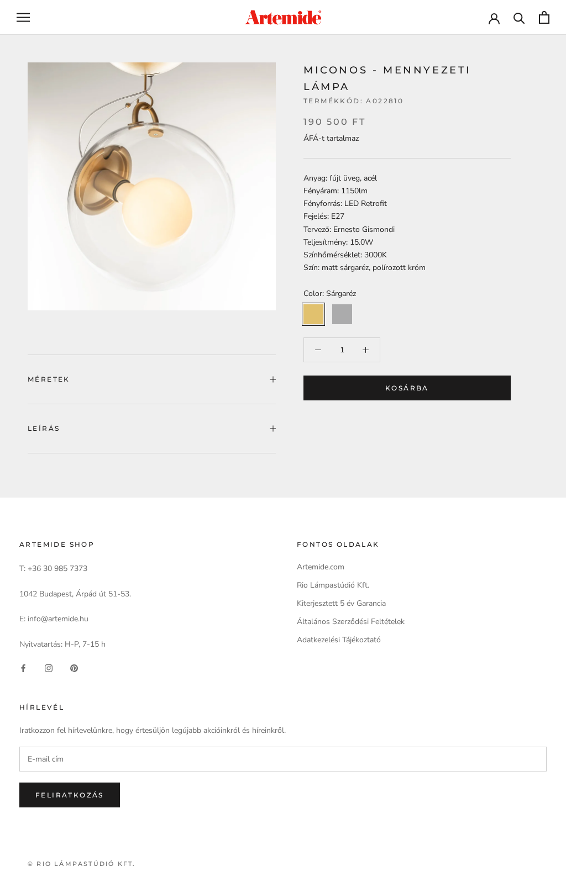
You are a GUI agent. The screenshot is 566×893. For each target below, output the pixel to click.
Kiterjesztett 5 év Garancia (341, 603)
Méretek (49, 379)
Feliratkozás (69, 795)
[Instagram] (49, 668)
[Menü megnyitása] (23, 17)
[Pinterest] (74, 668)
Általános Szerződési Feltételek (351, 621)
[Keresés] (519, 17)
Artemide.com (320, 567)
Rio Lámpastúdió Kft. (333, 585)
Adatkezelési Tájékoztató (339, 640)
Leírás (44, 428)
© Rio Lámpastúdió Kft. (81, 864)
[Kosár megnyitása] (544, 17)
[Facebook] (23, 668)
